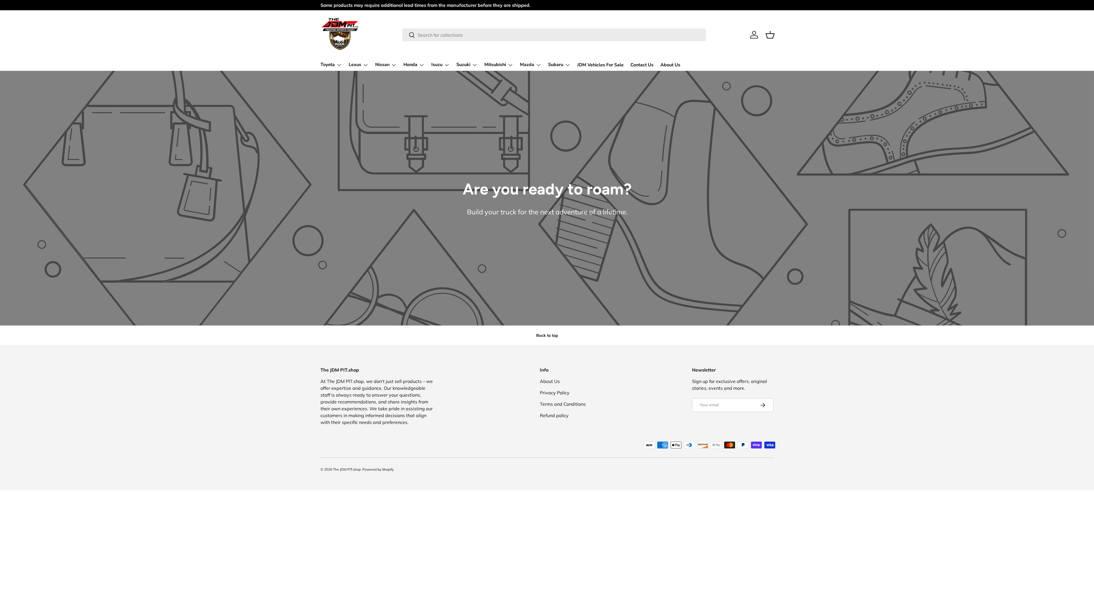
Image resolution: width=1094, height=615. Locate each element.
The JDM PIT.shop (347, 469)
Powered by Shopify (378, 469)
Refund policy (554, 415)
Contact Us (642, 65)
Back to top (547, 335)
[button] (770, 34)
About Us (670, 65)
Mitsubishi (495, 65)
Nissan (382, 65)
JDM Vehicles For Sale (600, 65)
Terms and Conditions (563, 404)
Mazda (527, 65)
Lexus (355, 65)
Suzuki (463, 65)
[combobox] (554, 34)
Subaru (555, 65)
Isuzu (436, 65)
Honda (410, 65)
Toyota (328, 65)
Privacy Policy (555, 392)
